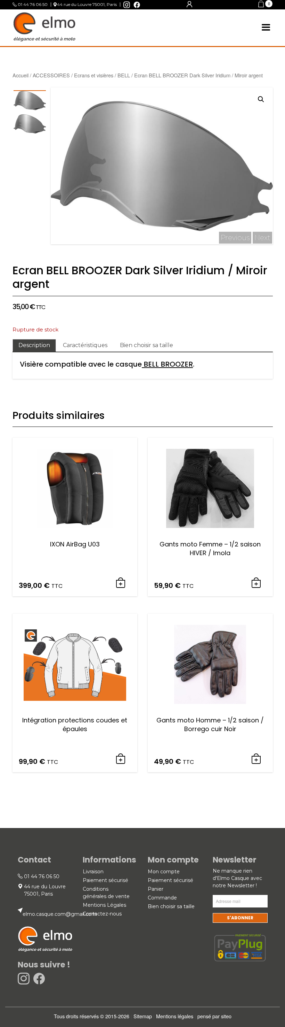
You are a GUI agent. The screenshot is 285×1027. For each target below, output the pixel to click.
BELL (123, 75)
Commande (162, 898)
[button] (265, 4)
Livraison (93, 871)
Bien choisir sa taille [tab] (146, 345)
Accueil (20, 75)
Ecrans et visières (93, 75)
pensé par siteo (214, 1016)
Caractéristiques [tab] (85, 345)
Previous (235, 237)
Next (262, 237)
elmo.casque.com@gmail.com (60, 914)
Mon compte (164, 871)
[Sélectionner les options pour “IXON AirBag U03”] (121, 583)
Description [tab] (34, 345)
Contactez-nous (102, 914)
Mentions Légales (104, 905)
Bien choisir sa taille (171, 906)
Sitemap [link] (142, 1016)
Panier (155, 889)
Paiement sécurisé (105, 880)
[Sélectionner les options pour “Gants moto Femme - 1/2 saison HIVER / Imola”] (256, 583)
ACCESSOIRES (51, 75)
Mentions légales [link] (174, 1016)
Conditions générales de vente (106, 892)
